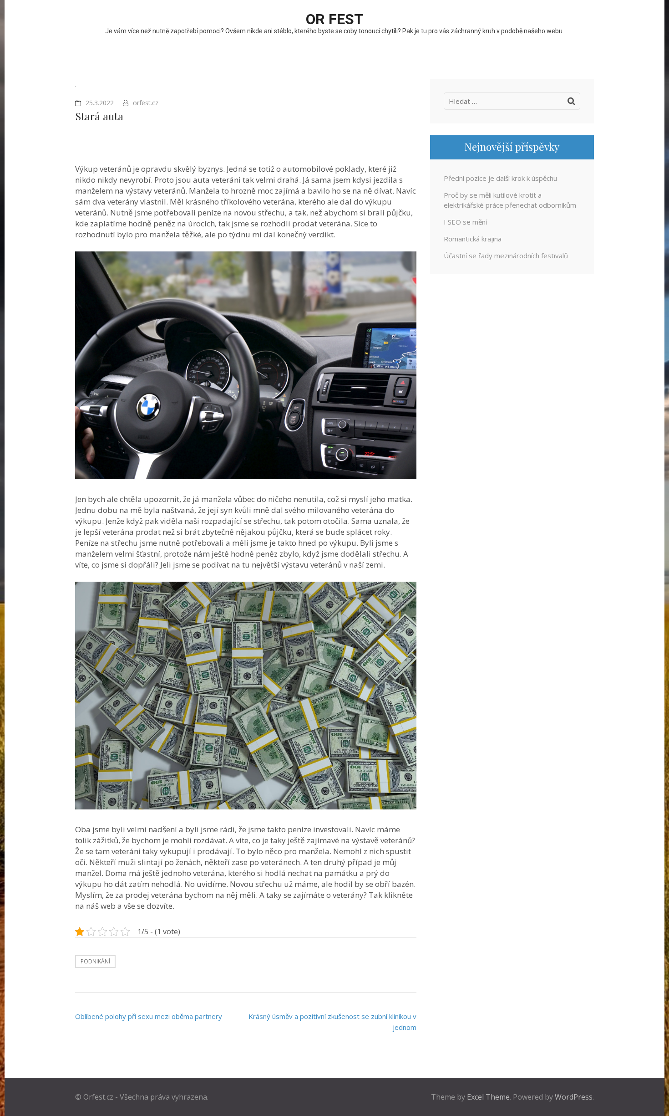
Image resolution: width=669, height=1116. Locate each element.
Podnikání (95, 961)
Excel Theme (488, 1097)
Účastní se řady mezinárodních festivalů (506, 255)
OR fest (334, 19)
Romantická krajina (473, 238)
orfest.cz (145, 102)
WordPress (574, 1097)
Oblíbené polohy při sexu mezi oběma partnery (148, 1016)
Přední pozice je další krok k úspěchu (500, 178)
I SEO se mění (465, 221)
